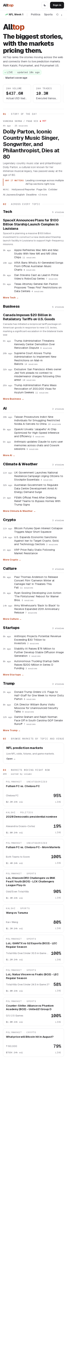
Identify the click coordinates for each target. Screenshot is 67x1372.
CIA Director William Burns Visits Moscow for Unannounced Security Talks (36, 708)
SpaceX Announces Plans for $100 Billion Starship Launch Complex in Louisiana (31, 224)
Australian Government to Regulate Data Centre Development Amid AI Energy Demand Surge (36, 488)
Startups (11, 627)
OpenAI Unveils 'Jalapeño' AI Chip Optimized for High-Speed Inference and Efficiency (36, 432)
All (8, 5)
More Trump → (11, 730)
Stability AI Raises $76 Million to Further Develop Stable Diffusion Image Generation (39, 652)
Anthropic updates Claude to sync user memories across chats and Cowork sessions (38, 445)
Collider (53, 189)
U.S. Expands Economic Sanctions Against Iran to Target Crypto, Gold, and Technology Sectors (36, 540)
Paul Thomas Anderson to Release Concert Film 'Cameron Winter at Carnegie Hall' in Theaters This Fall (36, 582)
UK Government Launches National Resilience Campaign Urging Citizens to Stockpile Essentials (38, 476)
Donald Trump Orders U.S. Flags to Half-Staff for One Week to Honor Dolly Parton (39, 695)
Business (11, 306)
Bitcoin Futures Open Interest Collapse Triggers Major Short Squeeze (38, 529)
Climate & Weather (20, 464)
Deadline (31, 194)
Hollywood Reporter (23, 189)
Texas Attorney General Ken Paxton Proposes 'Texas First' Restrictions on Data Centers (38, 287)
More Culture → (12, 618)
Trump (9, 683)
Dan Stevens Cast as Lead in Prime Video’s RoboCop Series (36, 276)
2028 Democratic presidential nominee (31, 816)
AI (5, 408)
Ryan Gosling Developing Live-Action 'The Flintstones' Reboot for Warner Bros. (37, 596)
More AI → (9, 455)
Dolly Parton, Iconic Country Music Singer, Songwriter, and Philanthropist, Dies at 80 (31, 144)
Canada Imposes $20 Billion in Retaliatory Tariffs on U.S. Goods (29, 317)
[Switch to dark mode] (45, 5)
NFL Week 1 (16, 14)
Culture (10, 568)
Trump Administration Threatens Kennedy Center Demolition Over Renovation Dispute (34, 344)
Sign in (57, 5)
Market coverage (16, 77)
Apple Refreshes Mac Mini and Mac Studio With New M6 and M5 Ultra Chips (36, 253)
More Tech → (11, 297)
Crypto (9, 519)
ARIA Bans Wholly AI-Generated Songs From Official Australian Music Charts (38, 266)
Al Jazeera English (14, 194)
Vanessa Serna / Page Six (20, 121)
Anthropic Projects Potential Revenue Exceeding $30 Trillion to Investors (37, 639)
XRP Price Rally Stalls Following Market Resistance (34, 551)
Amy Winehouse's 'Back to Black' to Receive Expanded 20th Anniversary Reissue (37, 609)
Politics (35, 14)
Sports (48, 14)
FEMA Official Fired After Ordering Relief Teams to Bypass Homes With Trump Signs (37, 501)
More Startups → (13, 674)
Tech (7, 211)
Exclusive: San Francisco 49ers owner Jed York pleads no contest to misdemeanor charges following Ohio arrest (37, 374)
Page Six (41, 189)
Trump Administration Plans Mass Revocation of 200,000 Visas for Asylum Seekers (35, 388)
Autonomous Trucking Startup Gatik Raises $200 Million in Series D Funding (36, 664)
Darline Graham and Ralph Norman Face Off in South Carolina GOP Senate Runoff (38, 720)
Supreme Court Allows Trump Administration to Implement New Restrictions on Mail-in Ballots (35, 358)
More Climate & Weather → (19, 511)
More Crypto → (12, 559)
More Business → (13, 398)
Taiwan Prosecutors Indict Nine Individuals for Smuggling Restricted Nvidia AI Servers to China (37, 420)
